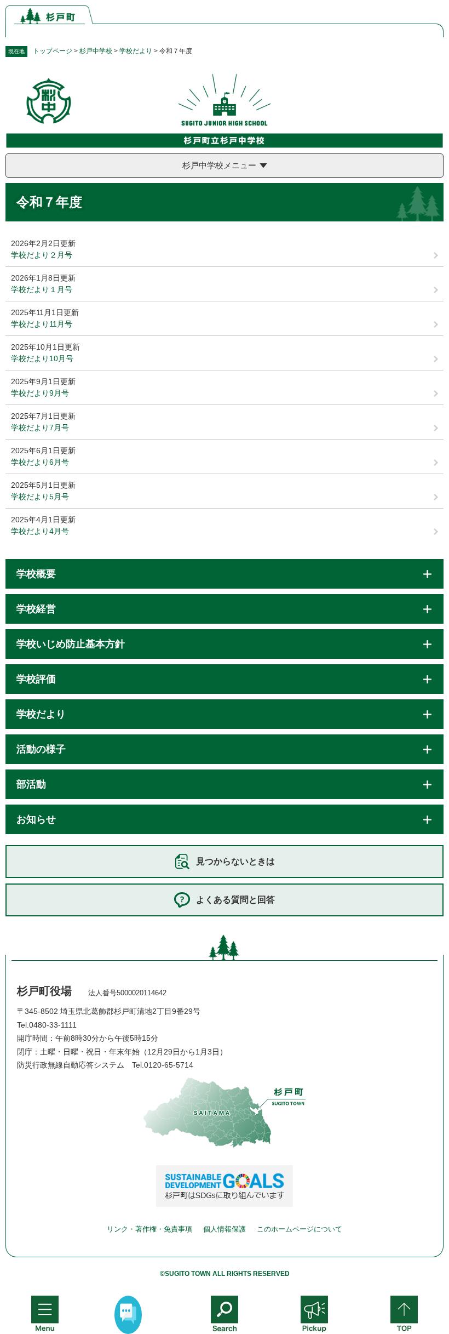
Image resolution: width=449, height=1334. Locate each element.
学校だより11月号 (41, 324)
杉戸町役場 (44, 991)
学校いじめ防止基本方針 (70, 644)
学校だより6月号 (40, 462)
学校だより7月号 (40, 427)
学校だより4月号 (40, 531)
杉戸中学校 (95, 51)
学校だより (135, 51)
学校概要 (36, 573)
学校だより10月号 (42, 358)
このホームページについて (299, 1229)
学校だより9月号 (40, 393)
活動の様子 (41, 749)
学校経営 (36, 608)
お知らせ (36, 819)
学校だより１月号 (41, 289)
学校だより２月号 (41, 254)
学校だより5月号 (40, 496)
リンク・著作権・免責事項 (149, 1229)
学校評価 (36, 679)
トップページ (52, 51)
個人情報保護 (224, 1229)
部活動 (31, 784)
